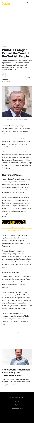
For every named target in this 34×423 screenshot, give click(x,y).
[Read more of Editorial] (4, 75)
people (4, 46)
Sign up (17, 405)
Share (28, 77)
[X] (15, 401)
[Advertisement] (17, 24)
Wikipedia (24, 119)
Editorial (5, 80)
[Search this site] (27, 3)
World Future (14, 398)
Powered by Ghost (17, 408)
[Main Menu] (31, 3)
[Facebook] (18, 401)
